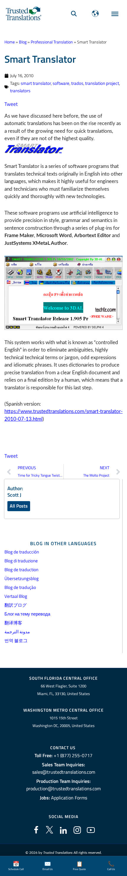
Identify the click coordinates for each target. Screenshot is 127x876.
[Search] (74, 13)
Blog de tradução (20, 587)
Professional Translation (52, 42)
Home (9, 42)
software (61, 83)
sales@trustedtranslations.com (63, 771)
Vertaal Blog (15, 596)
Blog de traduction (21, 569)
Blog (23, 42)
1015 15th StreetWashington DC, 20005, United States (63, 722)
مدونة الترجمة (17, 631)
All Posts (19, 505)
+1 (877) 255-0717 (73, 755)
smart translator (36, 83)
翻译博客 (13, 622)
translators (20, 90)
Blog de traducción (21, 551)
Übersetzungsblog (21, 578)
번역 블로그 (15, 640)
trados (77, 83)
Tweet (11, 104)
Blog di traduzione (21, 560)
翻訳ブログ (15, 605)
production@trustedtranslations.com (63, 788)
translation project (102, 83)
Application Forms (69, 797)
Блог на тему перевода (27, 614)
